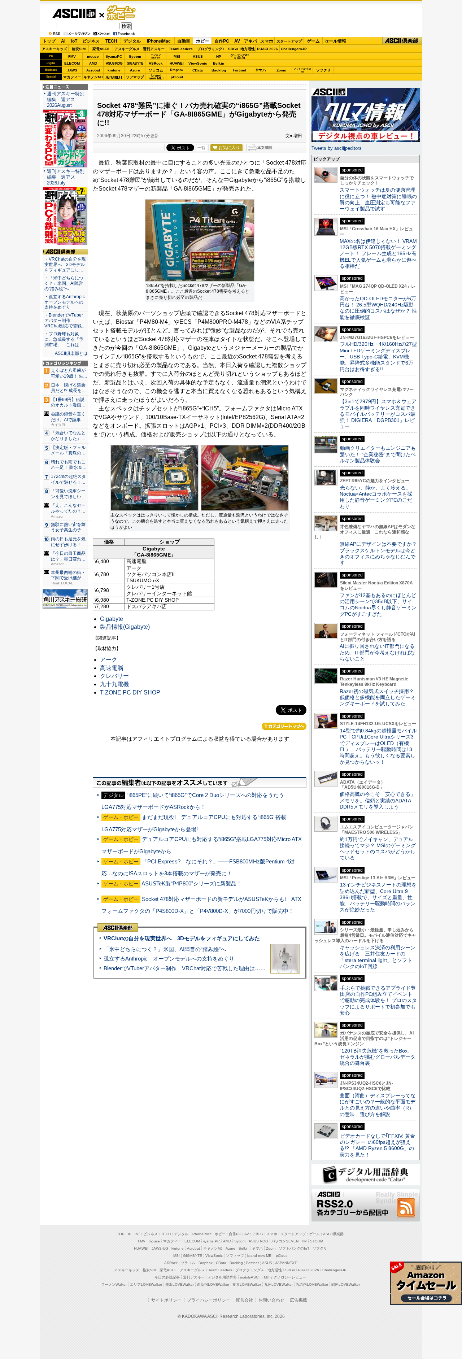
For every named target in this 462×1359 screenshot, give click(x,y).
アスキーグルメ (127, 49)
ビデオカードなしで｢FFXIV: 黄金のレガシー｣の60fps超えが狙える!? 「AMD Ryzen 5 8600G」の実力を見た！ (377, 1145)
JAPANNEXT (113, 77)
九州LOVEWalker (278, 1284)
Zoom (281, 70)
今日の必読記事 (167, 1277)
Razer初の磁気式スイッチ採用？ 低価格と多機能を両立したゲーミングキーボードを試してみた (379, 697)
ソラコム (156, 70)
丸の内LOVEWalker (312, 1284)
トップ (49, 41)
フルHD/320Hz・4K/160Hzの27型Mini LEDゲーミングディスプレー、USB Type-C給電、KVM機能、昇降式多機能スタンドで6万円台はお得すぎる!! (378, 356)
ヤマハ (260, 70)
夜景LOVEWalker (246, 1284)
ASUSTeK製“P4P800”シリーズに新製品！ (191, 883)
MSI (177, 56)
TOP (121, 1234)
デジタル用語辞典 (222, 1277)
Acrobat (93, 70)
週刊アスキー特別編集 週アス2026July (65, 177)
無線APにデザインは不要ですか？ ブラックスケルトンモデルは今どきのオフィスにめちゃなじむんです (381, 553)
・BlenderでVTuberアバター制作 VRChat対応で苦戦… (65, 320)
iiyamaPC (114, 56)
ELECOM (72, 63)
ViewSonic (197, 63)
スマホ (266, 41)
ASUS (198, 56)
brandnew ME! (156, 77)
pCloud (177, 77)
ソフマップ (135, 77)
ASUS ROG (114, 63)
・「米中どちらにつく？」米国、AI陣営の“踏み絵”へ (63, 283)
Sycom (135, 56)
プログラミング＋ (249, 1270)
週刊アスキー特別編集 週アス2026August (65, 99)
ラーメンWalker (114, 1284)
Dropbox (176, 70)
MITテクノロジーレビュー (285, 1277)
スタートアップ (289, 41)
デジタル (132, 41)
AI (63, 41)
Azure (135, 70)
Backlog (219, 70)
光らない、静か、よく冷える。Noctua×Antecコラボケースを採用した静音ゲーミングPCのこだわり (376, 497)
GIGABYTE (135, 63)
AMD (93, 63)
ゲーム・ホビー (122, 13)
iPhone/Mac (159, 41)
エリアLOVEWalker (146, 1284)
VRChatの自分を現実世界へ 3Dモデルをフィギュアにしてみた (182, 938)
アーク (108, 660)
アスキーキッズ (54, 49)
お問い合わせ (271, 1300)
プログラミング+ (211, 49)
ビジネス (91, 41)
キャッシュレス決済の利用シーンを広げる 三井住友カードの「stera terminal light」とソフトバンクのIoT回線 (377, 957)
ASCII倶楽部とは (71, 353)
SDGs (233, 49)
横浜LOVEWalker (179, 1284)
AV (237, 41)
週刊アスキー (154, 49)
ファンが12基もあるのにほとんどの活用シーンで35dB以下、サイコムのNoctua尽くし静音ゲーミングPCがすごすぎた (378, 604)
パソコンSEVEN (156, 56)
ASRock (156, 63)
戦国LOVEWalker (345, 1284)
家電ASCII (100, 49)
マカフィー (72, 77)
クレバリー (114, 676)
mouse (93, 56)
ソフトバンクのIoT (302, 70)
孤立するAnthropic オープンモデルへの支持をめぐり (169, 958)
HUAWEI (177, 63)
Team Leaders (220, 1270)
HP (218, 56)
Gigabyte (111, 619)
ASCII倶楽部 (402, 41)
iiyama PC (211, 1241)
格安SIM (79, 49)
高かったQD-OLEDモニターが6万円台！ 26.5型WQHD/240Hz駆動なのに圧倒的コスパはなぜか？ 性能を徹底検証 (378, 308)
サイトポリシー (166, 1300)
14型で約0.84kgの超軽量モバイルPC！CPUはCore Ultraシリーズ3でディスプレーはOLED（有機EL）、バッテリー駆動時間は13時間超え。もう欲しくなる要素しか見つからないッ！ (378, 746)
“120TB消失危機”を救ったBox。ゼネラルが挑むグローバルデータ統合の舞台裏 (377, 1057)
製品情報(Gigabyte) (125, 627)
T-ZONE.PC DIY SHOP (130, 692)
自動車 (183, 41)
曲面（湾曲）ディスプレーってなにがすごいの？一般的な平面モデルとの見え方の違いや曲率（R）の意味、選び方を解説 (377, 1105)
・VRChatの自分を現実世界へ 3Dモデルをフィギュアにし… (65, 265)
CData (197, 70)
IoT (74, 41)
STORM (316, 1241)
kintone (114, 70)
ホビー (202, 41)
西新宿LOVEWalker (213, 1284)
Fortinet (239, 70)
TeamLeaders (181, 49)
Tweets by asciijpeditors (336, 148)
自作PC (221, 41)
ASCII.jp (74, 13)
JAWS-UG (160, 1248)
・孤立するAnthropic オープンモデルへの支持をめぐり (65, 302)
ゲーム (313, 41)
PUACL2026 (267, 49)
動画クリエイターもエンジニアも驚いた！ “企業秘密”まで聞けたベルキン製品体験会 (378, 454)
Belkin (218, 63)
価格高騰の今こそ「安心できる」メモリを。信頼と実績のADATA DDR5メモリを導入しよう (377, 800)
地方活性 (247, 49)
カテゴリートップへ (284, 726)
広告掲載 (298, 1300)
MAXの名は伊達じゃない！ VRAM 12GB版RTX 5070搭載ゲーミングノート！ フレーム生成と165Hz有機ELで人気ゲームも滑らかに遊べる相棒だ (378, 253)
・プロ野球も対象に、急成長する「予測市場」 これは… (63, 339)
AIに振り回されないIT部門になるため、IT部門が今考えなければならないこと (377, 652)
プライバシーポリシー (208, 1300)
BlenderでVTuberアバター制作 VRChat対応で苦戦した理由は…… (185, 968)
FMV (72, 56)
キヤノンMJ (93, 77)
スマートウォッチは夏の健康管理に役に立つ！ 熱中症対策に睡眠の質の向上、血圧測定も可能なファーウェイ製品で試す (378, 199)
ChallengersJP (294, 49)
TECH (111, 41)
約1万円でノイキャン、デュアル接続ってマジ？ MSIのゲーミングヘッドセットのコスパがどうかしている (378, 848)
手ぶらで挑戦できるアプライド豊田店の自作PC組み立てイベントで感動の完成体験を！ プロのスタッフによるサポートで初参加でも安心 (378, 1000)
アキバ (250, 41)
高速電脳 (111, 668)
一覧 (201, 147)
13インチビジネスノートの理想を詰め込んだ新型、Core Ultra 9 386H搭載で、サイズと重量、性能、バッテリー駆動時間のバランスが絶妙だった (378, 897)
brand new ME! (260, 1256)
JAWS (72, 70)
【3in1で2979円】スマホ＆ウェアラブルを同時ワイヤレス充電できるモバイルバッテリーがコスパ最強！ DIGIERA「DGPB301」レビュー (378, 413)
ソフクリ (323, 70)
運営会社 (244, 1300)
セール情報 (335, 41)
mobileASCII (250, 1277)
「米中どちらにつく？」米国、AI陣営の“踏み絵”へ (165, 949)
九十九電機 (114, 684)
